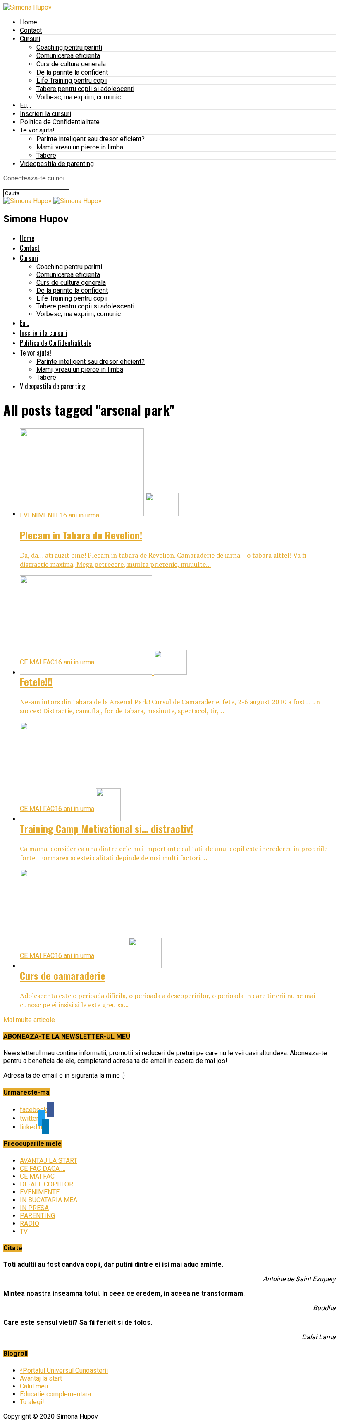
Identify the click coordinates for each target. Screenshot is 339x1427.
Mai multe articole (29, 1020)
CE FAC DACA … (42, 1168)
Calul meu (34, 1386)
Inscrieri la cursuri (45, 114)
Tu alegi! (32, 1402)
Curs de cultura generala (71, 64)
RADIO (29, 1223)
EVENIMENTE (40, 1192)
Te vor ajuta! (37, 130)
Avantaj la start (41, 1378)
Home (28, 22)
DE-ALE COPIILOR (46, 1184)
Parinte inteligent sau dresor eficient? (90, 139)
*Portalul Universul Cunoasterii (64, 1370)
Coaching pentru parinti (69, 47)
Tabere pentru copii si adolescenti (85, 89)
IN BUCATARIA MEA (48, 1200)
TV (24, 1231)
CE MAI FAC (37, 1176)
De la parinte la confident (72, 72)
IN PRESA (34, 1208)
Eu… (25, 105)
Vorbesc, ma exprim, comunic (78, 97)
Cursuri (30, 39)
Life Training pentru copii (71, 80)
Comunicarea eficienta (68, 56)
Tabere (46, 155)
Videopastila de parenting (57, 164)
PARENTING (37, 1216)
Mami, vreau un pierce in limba (79, 147)
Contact (31, 30)
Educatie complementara (55, 1394)
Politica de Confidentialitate (60, 122)
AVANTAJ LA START (48, 1161)
